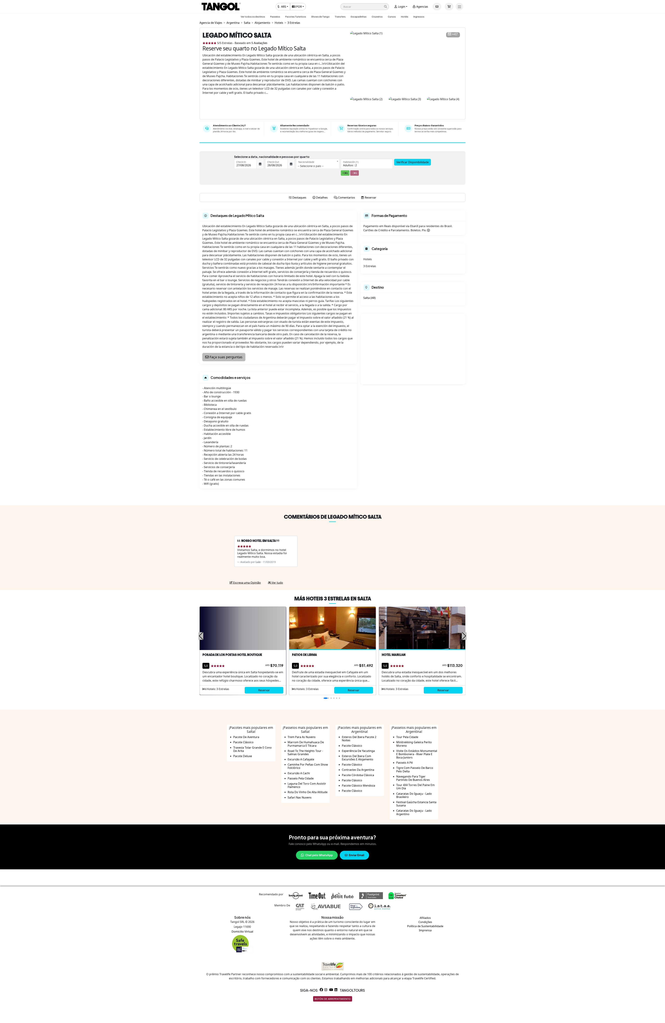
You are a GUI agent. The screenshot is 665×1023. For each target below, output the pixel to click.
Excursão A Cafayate (301, 759)
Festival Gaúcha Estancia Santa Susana (416, 803)
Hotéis (404, 16)
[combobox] (317, 164)
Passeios (275, 16)
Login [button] (401, 6)
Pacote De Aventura (246, 737)
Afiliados (425, 918)
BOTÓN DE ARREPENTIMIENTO (333, 998)
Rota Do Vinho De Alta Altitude (307, 792)
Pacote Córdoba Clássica (358, 775)
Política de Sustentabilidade (425, 926)
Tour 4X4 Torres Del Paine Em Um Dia (415, 786)
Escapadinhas (358, 16)
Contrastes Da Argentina (358, 770)
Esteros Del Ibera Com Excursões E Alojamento (357, 757)
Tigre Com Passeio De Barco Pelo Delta (414, 769)
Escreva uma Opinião (246, 583)
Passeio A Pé (404, 763)
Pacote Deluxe (242, 756)
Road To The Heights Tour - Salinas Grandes (305, 752)
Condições (425, 922)
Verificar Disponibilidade (412, 162)
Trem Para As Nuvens (302, 737)
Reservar (264, 690)
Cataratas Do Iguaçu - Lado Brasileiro (414, 795)
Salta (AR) (369, 298)
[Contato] (437, 6)
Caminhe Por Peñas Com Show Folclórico (308, 766)
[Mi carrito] (449, 6)
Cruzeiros (377, 16)
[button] (364, 6)
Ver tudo (277, 583)
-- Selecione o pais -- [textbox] (310, 166)
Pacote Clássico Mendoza (358, 785)
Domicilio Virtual (242, 931)
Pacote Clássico (243, 742)
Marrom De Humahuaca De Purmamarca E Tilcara (306, 743)
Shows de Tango (320, 16)
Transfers (340, 16)
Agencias (422, 6)
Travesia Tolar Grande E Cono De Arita (252, 749)
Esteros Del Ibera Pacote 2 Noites (359, 738)
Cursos (392, 16)
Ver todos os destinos (253, 16)
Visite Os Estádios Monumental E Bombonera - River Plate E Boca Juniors (416, 754)
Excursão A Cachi (299, 773)
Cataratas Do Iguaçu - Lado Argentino (414, 812)
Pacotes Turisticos (295, 16)
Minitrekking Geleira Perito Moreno (414, 743)
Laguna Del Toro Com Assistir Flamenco (307, 785)
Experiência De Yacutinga (358, 751)
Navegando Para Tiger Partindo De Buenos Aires (413, 778)
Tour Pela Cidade (407, 737)
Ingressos (418, 16)
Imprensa (425, 930)
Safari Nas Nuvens (300, 797)
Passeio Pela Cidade (301, 778)
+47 (455, 34)
